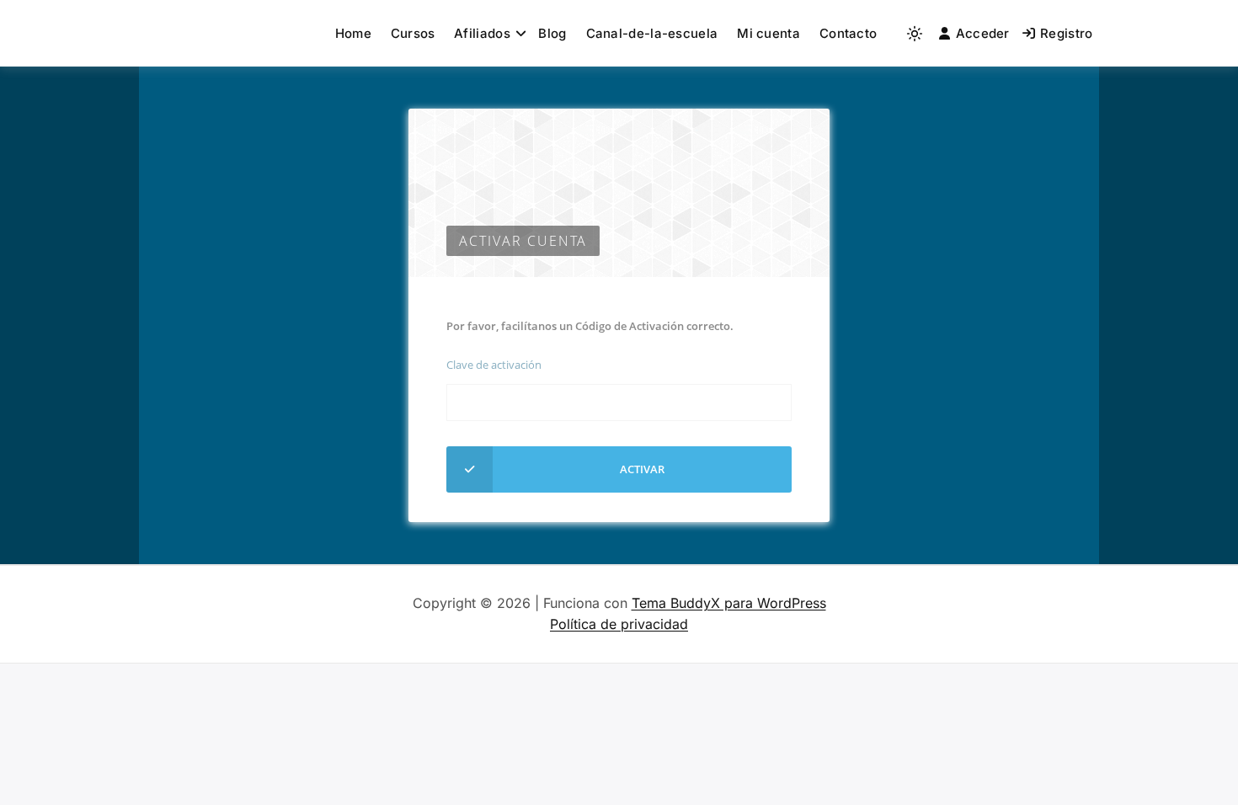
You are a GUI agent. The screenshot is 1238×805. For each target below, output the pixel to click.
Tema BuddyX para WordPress (729, 602)
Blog (552, 33)
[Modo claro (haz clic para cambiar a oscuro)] (914, 33)
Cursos (413, 33)
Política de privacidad (619, 624)
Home (353, 33)
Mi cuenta (768, 33)
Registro (1066, 33)
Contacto (848, 33)
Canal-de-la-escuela (652, 33)
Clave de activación (494, 364)
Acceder (983, 33)
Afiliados (482, 33)
